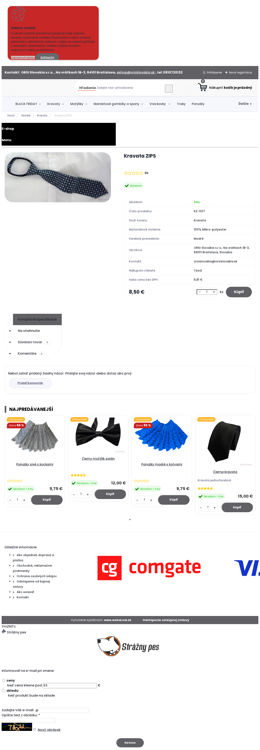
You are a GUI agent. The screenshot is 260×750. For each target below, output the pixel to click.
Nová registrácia (240, 72)
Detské (25, 115)
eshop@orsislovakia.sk (136, 72)
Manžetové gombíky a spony (116, 104)
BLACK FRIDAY (26, 104)
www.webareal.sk (117, 620)
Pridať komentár (30, 383)
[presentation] (129, 519)
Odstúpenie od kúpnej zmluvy (166, 620)
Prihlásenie (214, 72)
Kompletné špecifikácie (37, 319)
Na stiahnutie (29, 330)
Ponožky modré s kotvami (161, 464)
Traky (181, 104)
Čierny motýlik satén (98, 459)
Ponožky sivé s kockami (34, 464)
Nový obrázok (49, 729)
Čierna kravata (225, 472)
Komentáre (30, 353)
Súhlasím (47, 57)
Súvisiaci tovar (33, 342)
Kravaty (53, 104)
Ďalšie (243, 104)
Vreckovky (158, 104)
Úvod (10, 115)
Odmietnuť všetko (23, 57)
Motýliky (76, 104)
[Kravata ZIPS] (58, 178)
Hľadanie (87, 87)
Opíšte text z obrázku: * (21, 715)
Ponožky (198, 104)
